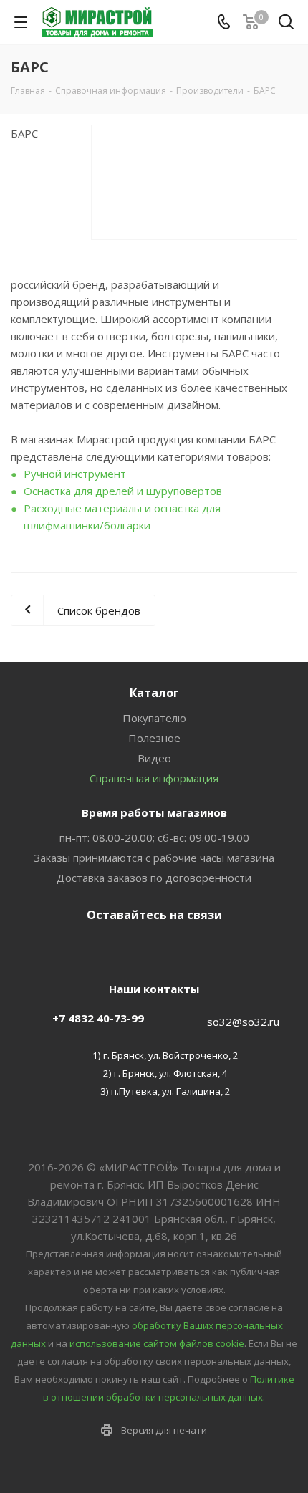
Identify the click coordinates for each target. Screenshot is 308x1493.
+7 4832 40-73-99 (98, 1018)
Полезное (154, 738)
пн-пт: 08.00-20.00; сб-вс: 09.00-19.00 (154, 837)
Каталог (154, 693)
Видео (154, 758)
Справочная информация (154, 778)
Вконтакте (114, 948)
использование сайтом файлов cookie (156, 1343)
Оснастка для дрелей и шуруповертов (123, 491)
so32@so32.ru (243, 1021)
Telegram (150, 948)
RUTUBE (186, 948)
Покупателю (154, 718)
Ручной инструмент (75, 473)
